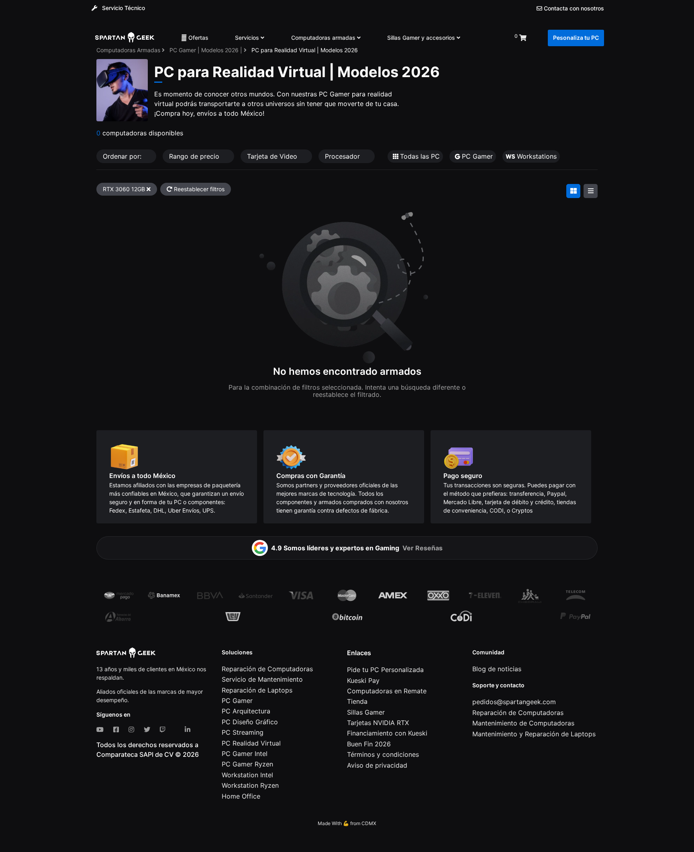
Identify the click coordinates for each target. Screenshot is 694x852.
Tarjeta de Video (273, 156)
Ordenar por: (123, 156)
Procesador (343, 156)
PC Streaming (242, 732)
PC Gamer (237, 701)
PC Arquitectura (246, 711)
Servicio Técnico (122, 7)
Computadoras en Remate (387, 691)
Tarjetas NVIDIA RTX (378, 723)
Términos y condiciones (383, 754)
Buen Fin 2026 (369, 744)
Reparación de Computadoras (267, 669)
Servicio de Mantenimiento (262, 679)
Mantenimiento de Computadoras (523, 723)
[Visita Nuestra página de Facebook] (117, 729)
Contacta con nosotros (573, 8)
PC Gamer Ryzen (247, 764)
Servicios (248, 37)
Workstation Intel (247, 775)
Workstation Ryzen (250, 785)
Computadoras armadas (324, 37)
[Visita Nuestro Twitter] (148, 729)
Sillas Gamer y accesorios (422, 37)
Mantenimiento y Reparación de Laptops (534, 734)
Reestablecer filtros (198, 189)
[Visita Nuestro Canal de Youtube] (101, 729)
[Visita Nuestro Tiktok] (176, 729)
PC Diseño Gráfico (250, 722)
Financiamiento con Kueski (387, 733)
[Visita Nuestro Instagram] (133, 729)
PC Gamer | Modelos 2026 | (206, 50)
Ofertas (197, 37)
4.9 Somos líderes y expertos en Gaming (357, 548)
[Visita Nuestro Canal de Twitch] (164, 729)
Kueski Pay (363, 680)
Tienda (357, 701)
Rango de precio (195, 156)
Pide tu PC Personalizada (385, 670)
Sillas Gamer (366, 712)
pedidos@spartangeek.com (514, 702)
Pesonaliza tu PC (576, 37)
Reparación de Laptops (257, 690)
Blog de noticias (496, 669)
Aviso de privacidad (377, 765)
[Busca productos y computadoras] (487, 38)
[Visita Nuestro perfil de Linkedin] (189, 729)
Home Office (241, 796)
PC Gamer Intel (244, 754)
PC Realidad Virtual (251, 743)
